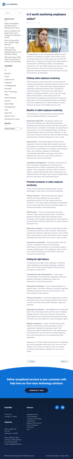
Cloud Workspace (32, 417)
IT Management (10, 86)
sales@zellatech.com (15, 444)
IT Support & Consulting (34, 419)
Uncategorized (9, 107)
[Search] (20, 13)
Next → (64, 361)
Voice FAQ (8, 113)
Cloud (6, 76)
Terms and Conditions (52, 456)
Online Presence (10, 98)
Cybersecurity (9, 79)
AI (5, 70)
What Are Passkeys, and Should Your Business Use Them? (12, 26)
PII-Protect (30, 427)
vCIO (28, 429)
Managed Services (32, 414)
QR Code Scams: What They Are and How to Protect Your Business (12, 59)
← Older (31, 361)
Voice (6, 110)
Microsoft (7, 89)
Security (7, 101)
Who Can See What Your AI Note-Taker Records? (11, 42)
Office (6, 95)
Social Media (9, 104)
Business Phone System (34, 423)
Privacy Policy (64, 456)
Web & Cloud (9, 116)
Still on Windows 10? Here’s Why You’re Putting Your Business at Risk (12, 34)
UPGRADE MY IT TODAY (36, 390)
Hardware (8, 83)
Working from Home (11, 119)
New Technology (10, 92)
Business (7, 73)
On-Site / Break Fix (32, 425)
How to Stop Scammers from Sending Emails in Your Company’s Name (12, 51)
